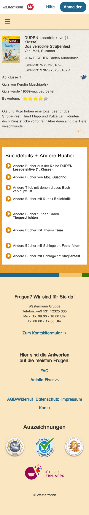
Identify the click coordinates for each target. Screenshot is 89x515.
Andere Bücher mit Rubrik (42, 199)
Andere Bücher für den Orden (36, 214)
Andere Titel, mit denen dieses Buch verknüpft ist (41, 188)
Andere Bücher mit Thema (38, 230)
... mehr (77, 131)
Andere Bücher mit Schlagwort (46, 246)
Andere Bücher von (39, 177)
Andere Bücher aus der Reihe (43, 166)
